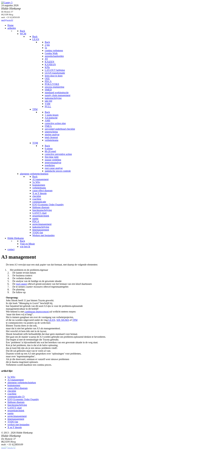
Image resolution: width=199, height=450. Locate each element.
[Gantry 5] (6, 2)
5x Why (11, 377)
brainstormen (13, 385)
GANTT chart (14, 407)
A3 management (15, 379)
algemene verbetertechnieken (21, 382)
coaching (11, 393)
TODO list (12, 421)
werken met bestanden (18, 424)
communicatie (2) (16, 396)
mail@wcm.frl (7, 20)
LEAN (51, 320)
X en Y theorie (14, 427)
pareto (10, 413)
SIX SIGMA (62, 320)
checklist (11, 391)
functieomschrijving (17, 405)
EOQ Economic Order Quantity (23, 399)
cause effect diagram (17, 388)
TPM (74, 320)
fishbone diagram (15, 402)
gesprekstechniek (15, 410)
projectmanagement (17, 416)
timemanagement (15, 419)
